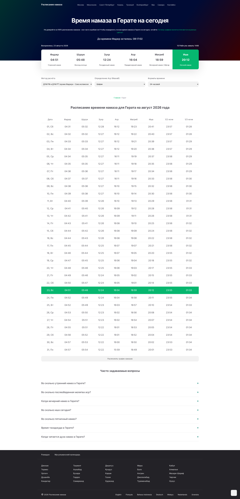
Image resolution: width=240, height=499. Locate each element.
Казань (120, 5)
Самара (161, 5)
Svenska (195, 495)
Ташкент (77, 465)
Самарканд (78, 481)
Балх (139, 469)
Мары (140, 465)
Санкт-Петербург (106, 5)
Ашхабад (77, 469)
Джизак (44, 465)
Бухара (76, 473)
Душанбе (45, 477)
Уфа (153, 5)
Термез (44, 469)
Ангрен (140, 473)
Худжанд (109, 481)
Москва (80, 5)
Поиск (196, 4)
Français (129, 495)
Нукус (172, 481)
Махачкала (91, 5)
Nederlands (182, 495)
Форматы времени (156, 78)
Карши (108, 473)
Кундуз (108, 469)
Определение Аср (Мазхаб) (107, 78)
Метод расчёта (48, 78)
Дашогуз (109, 465)
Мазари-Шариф (176, 473)
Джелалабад (143, 477)
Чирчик (172, 477)
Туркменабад (143, 481)
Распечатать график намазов (120, 359)
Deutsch (159, 495)
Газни (108, 477)
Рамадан (45, 454)
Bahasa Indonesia (144, 495)
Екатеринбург (142, 5)
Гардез (76, 477)
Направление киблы (189, 4)
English (118, 495)
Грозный (130, 5)
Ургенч (44, 473)
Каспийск (171, 5)
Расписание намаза (51, 4)
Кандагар (45, 481)
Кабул (172, 465)
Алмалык (173, 469)
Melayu (170, 495)
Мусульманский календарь (67, 454)
